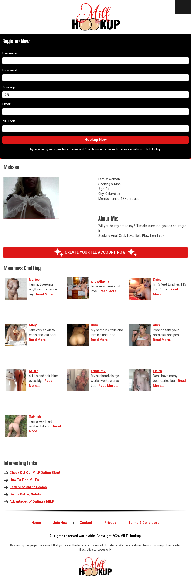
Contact (86, 522)
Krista (33, 371)
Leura (157, 371)
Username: (10, 53)
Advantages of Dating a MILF (32, 501)
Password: (10, 70)
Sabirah (35, 416)
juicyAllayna (100, 281)
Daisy (157, 279)
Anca (157, 325)
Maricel (35, 279)
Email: (6, 104)
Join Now (60, 522)
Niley (33, 325)
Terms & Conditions (144, 522)
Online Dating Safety (25, 494)
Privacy (110, 522)
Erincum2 (98, 371)
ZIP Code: (9, 121)
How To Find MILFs (24, 480)
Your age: (9, 87)
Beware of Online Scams (28, 487)
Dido (94, 325)
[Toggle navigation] (183, 7)
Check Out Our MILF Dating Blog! (35, 472)
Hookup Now (96, 139)
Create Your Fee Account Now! (95, 252)
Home (36, 522)
